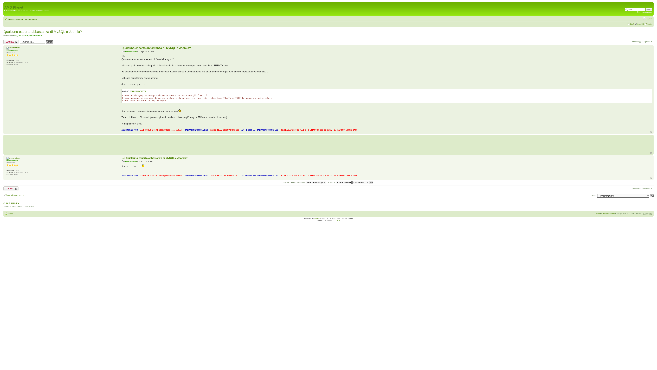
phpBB (317, 218)
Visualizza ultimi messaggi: (294, 182)
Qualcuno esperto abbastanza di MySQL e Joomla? (42, 32)
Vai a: (593, 196)
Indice (11, 19)
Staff (598, 213)
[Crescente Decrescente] (363, 182)
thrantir (25, 36)
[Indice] (6, 4)
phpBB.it (336, 220)
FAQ (632, 24)
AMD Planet (13, 7)
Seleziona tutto (138, 91)
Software (19, 19)
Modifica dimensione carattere (649, 18)
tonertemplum (35, 36)
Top (651, 132)
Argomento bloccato (7, 42)
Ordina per (331, 182)
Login (649, 24)
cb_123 (17, 36)
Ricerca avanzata (644, 12)
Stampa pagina (644, 18)
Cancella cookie (608, 213)
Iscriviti (641, 24)
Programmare (31, 19)
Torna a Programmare (14, 195)
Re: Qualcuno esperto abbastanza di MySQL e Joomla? (154, 157)
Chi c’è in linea (11, 203)
